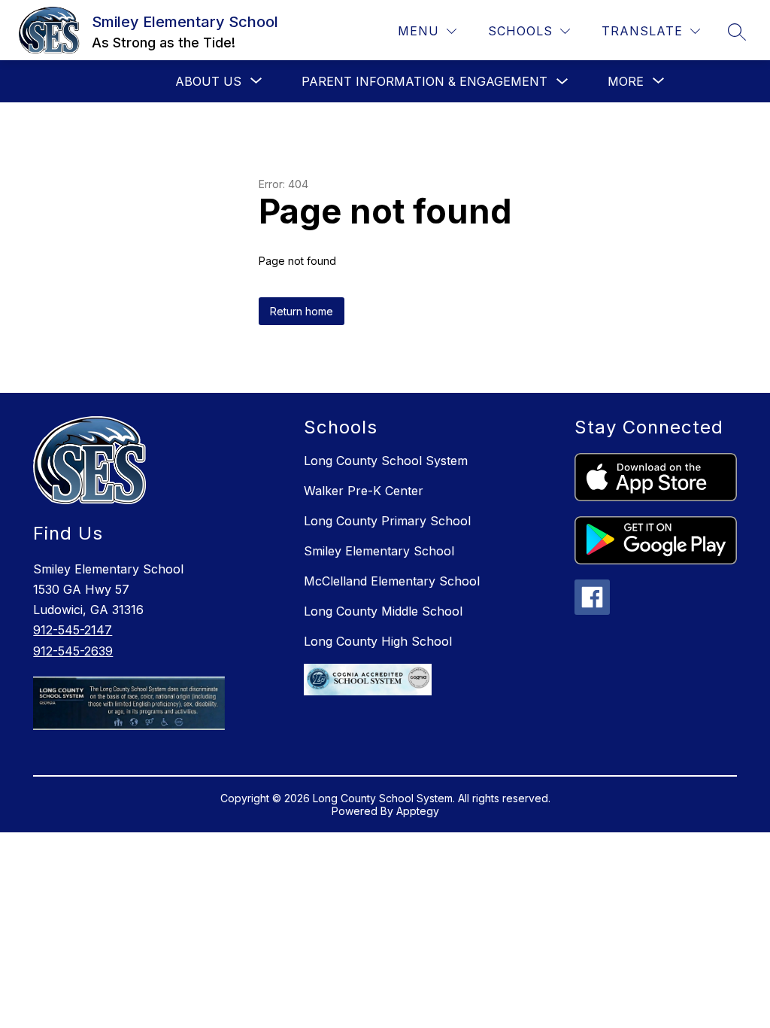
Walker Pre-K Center (363, 490)
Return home (301, 311)
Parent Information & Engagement (424, 81)
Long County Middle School (383, 611)
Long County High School (378, 641)
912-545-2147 (72, 629)
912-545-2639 (73, 650)
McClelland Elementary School (392, 581)
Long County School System (386, 460)
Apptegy (417, 810)
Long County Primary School (387, 520)
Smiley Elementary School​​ (379, 550)
